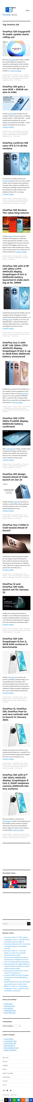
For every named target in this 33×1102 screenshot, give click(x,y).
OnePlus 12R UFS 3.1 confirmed (10, 203)
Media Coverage (8, 1073)
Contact (5, 1081)
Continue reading (15, 71)
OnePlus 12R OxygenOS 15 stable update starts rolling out (16, 34)
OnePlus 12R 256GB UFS (21, 200)
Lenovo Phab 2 (9, 1039)
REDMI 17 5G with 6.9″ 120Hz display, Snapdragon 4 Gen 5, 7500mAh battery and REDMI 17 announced (16, 988)
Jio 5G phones (8, 1008)
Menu (28, 10)
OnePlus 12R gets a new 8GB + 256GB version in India (16, 89)
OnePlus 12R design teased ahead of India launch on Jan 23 (15, 477)
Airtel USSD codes (9, 1013)
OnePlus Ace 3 (14, 408)
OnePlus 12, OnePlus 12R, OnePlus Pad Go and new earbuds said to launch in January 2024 (15, 714)
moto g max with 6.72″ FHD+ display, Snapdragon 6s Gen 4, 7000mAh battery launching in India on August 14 (17, 940)
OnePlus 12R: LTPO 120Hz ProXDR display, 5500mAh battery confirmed (15, 422)
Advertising (6, 1077)
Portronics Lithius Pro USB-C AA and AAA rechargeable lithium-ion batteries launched (17, 946)
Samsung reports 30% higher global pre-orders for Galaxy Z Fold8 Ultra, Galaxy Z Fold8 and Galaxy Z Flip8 (17, 966)
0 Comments (17, 80)
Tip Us (4, 1085)
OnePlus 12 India (19, 630)
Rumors (10, 698)
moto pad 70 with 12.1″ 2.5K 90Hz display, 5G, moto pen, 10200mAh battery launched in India (15, 953)
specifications (7, 821)
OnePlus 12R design (8, 518)
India (23, 131)
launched (11, 114)
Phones (5, 1061)
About (5, 1069)
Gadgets (5, 1065)
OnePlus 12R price (20, 334)
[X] (6, 1100)
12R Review (11, 257)
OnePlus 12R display (8, 467)
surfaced (13, 677)
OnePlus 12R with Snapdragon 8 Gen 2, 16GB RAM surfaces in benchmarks (15, 642)
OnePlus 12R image (20, 836)
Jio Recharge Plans (10, 1010)
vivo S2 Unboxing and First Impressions (17, 962)
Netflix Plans (8, 1004)
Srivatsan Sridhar (7, 75)
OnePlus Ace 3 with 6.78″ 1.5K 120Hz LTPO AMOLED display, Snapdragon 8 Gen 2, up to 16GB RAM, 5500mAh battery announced (16, 349)
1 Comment (23, 203)
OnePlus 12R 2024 (14, 766)
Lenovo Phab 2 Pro (10, 1043)
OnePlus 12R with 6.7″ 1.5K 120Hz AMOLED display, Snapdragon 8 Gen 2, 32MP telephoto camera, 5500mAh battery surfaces (16, 781)
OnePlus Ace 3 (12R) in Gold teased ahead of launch (16, 528)
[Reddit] (23, 1100)
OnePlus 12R (15, 76)
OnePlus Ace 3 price (12, 410)
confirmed (16, 502)
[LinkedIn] (18, 1100)
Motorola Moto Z (9, 1045)
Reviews (5, 257)
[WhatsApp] (14, 1100)
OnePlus (8, 76)
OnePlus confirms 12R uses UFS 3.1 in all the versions (15, 146)
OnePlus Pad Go (23, 766)
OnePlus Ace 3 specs (23, 410)
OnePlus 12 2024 (23, 764)
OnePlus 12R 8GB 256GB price (10, 134)
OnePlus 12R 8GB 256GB (21, 133)
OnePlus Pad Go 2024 (8, 768)
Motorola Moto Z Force (11, 1048)
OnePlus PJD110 (21, 700)
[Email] (27, 1100)
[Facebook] (10, 1100)
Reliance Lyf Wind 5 (10, 1050)
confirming (9, 449)
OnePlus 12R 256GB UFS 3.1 (9, 201)
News (4, 76)
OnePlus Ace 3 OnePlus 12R (14, 577)
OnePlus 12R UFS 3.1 (22, 201)
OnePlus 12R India (7, 632)
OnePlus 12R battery (20, 465)
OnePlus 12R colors (23, 516)
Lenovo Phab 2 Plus (10, 1041)
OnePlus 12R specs (13, 837)
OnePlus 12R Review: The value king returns (16, 211)
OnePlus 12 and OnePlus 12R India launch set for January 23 (16, 588)
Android (26, 75)
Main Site (5, 1057)
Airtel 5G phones (9, 1006)
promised (10, 319)
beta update (12, 59)
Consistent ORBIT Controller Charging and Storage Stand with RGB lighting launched (16, 977)
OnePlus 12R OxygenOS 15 (14, 78)
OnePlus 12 (11, 630)
